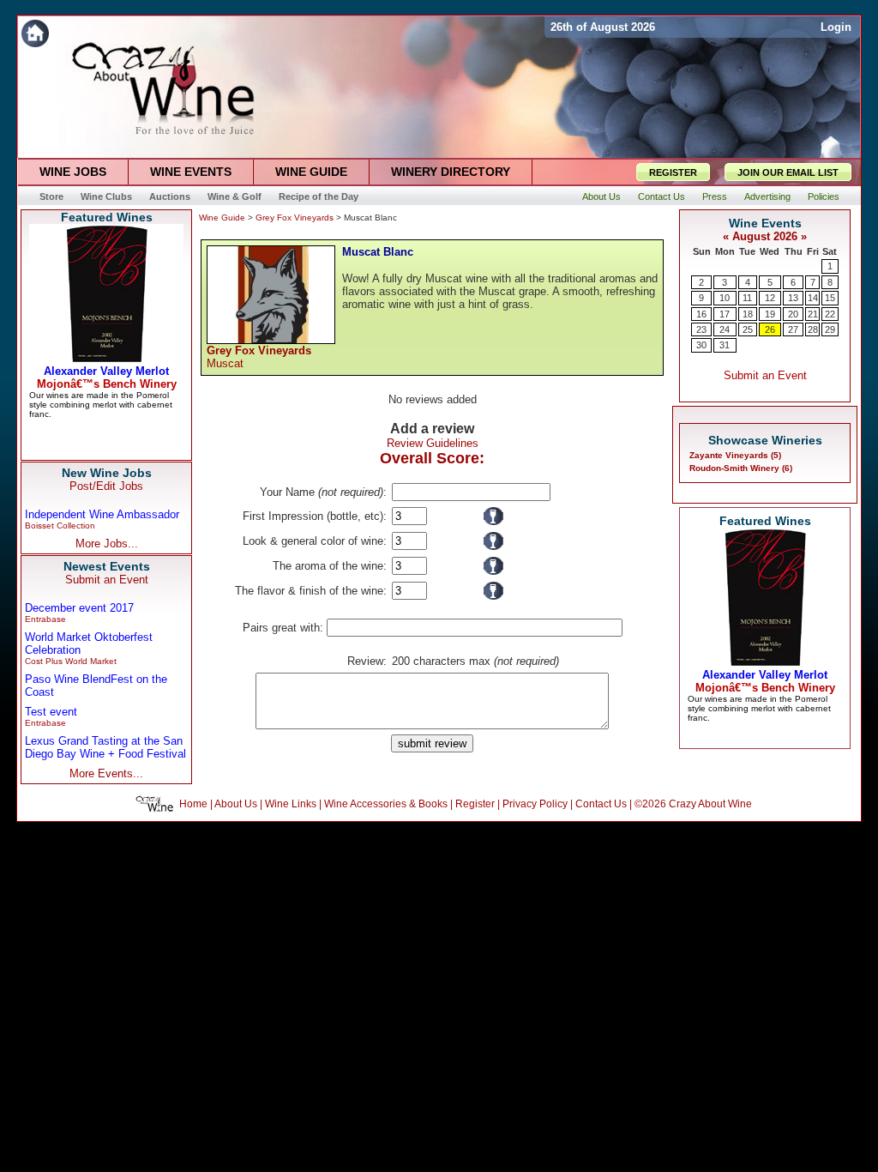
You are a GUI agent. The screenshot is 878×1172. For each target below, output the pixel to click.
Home (193, 804)
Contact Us (601, 804)
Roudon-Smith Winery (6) (740, 468)
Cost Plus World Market (71, 661)
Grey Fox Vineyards (295, 217)
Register (475, 804)
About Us (235, 804)
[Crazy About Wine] (280, 33)
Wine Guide (222, 217)
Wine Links (290, 804)
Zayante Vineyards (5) (735, 455)
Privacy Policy (535, 804)
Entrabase (45, 619)
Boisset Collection (60, 525)
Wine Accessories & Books (386, 804)
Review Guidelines (432, 443)
